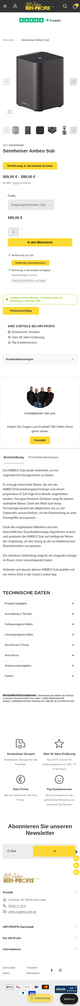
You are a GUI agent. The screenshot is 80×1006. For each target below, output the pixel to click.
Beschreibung (14, 457)
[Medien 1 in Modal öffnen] (40, 82)
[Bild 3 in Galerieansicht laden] (40, 130)
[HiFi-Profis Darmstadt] (21, 882)
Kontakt (40, 440)
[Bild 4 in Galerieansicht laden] (52, 130)
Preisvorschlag (21, 310)
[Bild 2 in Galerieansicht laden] (28, 130)
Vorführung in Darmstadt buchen (30, 165)
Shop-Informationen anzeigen (29, 280)
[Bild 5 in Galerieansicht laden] (64, 130)
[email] (76, 872)
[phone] (76, 858)
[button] (5, 6)
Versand (16, 183)
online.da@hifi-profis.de (22, 911)
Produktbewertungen (43, 457)
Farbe (12, 195)
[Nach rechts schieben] (73, 81)
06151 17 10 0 (16, 905)
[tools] (76, 865)
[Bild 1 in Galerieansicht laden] (15, 130)
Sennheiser (13, 145)
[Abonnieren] (54, 851)
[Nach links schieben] (6, 81)
